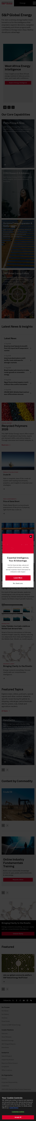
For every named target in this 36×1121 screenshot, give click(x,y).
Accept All (18, 1117)
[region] (18, 1106)
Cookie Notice (13, 1108)
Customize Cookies (18, 1112)
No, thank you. (18, 583)
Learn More (18, 578)
